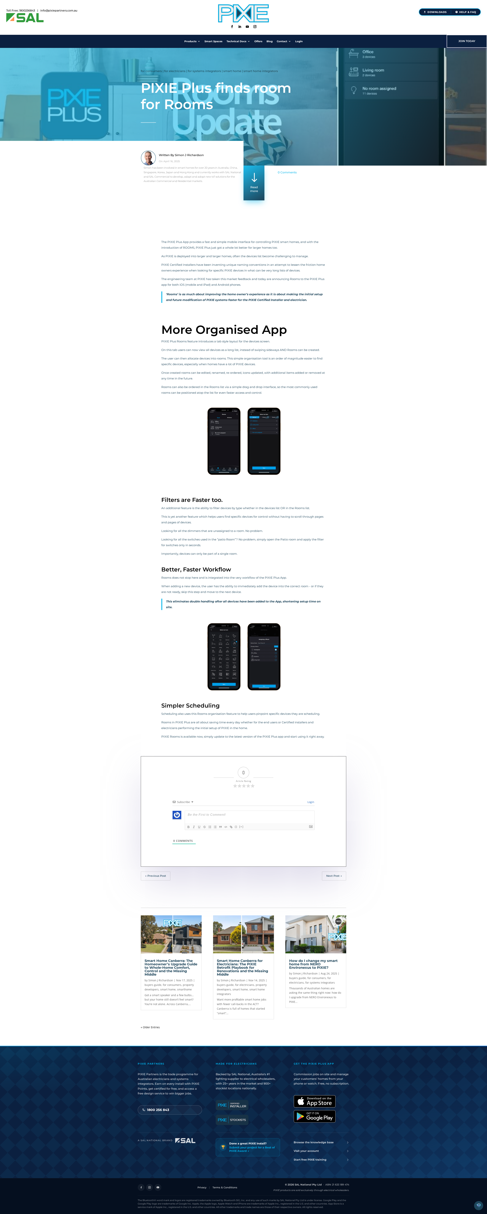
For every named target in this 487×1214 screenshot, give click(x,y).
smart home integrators (261, 71)
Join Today (466, 41)
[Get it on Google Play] (315, 1116)
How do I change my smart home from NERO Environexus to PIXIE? (313, 964)
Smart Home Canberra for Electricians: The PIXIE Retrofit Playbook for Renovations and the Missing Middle (242, 968)
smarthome (184, 989)
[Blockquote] (220, 827)
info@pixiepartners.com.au (58, 10)
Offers (258, 41)
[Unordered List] (215, 827)
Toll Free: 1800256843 (20, 10)
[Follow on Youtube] (247, 27)
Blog (270, 41)
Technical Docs (236, 41)
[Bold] (188, 827)
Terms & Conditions (224, 1187)
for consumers (151, 71)
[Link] (231, 827)
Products (190, 41)
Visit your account (306, 1151)
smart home (232, 71)
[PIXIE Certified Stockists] (232, 1120)
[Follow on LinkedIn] (240, 27)
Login (299, 41)
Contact (282, 41)
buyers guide (153, 985)
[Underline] (199, 827)
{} (236, 826)
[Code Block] (225, 827)
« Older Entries (150, 1027)
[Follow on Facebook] (232, 27)
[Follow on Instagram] (255, 27)
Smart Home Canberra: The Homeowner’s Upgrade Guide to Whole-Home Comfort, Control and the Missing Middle (171, 968)
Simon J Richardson (189, 155)
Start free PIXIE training (310, 1159)
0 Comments (287, 172)
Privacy (201, 1187)
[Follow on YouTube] (157, 1187)
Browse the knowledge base (314, 1142)
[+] (241, 826)
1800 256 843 (158, 1110)
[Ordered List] (209, 827)
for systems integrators (204, 71)
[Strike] (204, 827)
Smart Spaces (213, 41)
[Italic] (194, 827)
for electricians (174, 71)
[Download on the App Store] (315, 1101)
